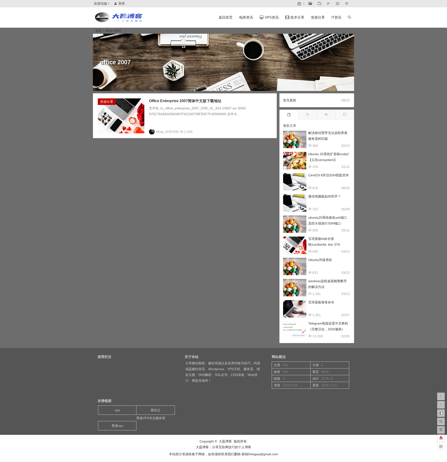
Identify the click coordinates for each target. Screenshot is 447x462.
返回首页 (226, 17)
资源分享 (318, 17)
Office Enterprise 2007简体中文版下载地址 (185, 101)
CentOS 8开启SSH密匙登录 (328, 175)
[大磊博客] (119, 21)
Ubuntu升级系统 (320, 260)
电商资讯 (246, 17)
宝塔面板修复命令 (321, 302)
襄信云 (155, 410)
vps (117, 410)
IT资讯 (336, 17)
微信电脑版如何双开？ (324, 196)
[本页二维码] (441, 446)
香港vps (117, 426)
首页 (98, 31)
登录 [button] (121, 3)
